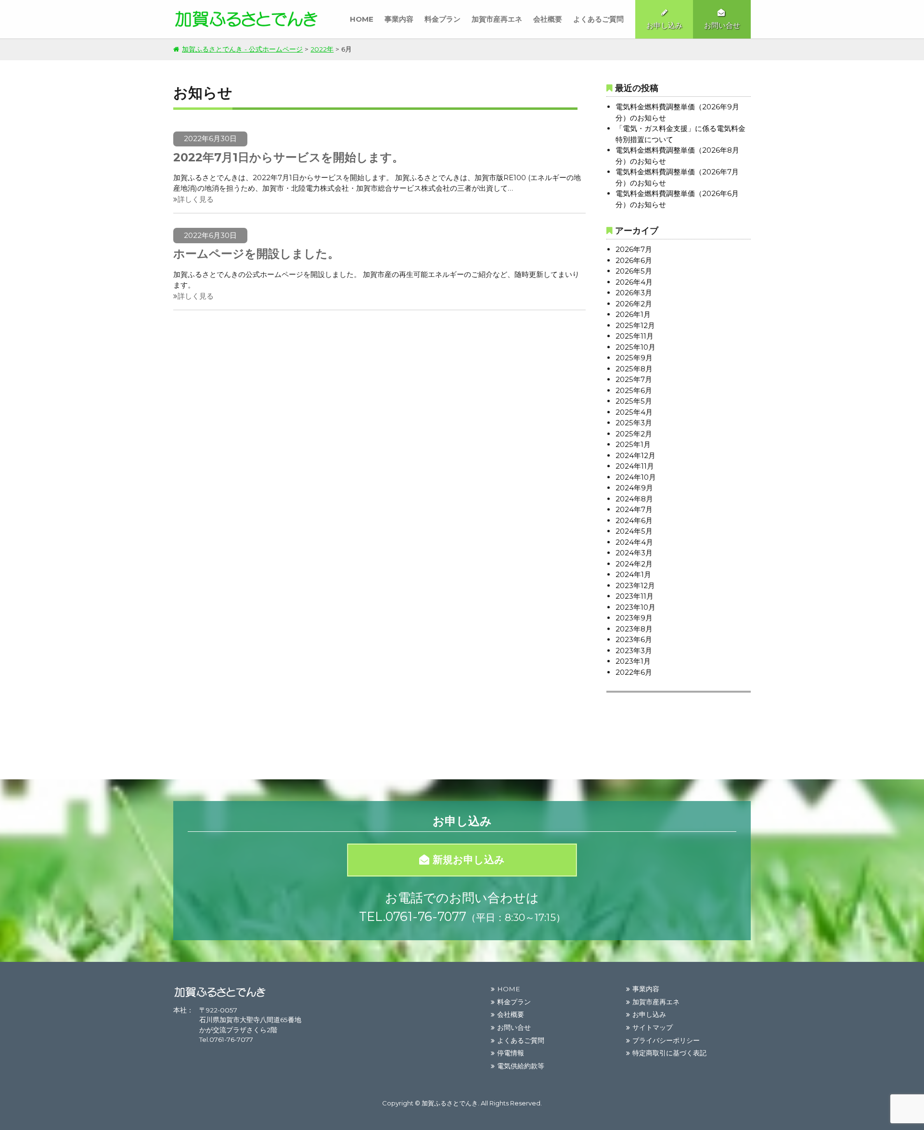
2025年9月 (634, 357)
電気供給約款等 (520, 1066)
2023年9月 (634, 617)
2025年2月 (634, 433)
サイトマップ (652, 1027)
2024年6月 (634, 520)
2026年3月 (634, 292)
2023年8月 (634, 628)
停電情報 (510, 1053)
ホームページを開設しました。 (256, 254)
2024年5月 (634, 531)
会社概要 (547, 19)
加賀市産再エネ (497, 19)
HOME (361, 19)
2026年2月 (634, 303)
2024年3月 (634, 552)
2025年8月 (634, 368)
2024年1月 (633, 574)
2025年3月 (634, 422)
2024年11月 (635, 466)
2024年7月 (634, 509)
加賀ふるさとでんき (450, 1103)
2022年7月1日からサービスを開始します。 (288, 157)
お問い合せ (514, 1027)
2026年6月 (634, 260)
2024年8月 (634, 498)
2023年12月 (635, 585)
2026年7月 (634, 249)
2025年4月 (634, 412)
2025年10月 (635, 347)
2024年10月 (636, 477)
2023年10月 (635, 607)
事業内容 (399, 19)
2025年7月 (634, 379)
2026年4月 (634, 282)
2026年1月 (633, 314)
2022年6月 (634, 672)
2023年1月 (633, 661)
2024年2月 (634, 563)
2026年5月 (634, 271)
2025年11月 (635, 336)
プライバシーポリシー (666, 1040)
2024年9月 (634, 487)
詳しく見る (196, 199)
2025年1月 (633, 444)
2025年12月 (635, 325)
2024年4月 (634, 542)
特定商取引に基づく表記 (669, 1053)
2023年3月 (634, 650)
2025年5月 (634, 401)
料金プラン (442, 19)
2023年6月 (634, 639)
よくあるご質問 (598, 19)
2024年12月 (635, 455)
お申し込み (649, 1014)
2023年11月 (635, 596)
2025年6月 (634, 390)
